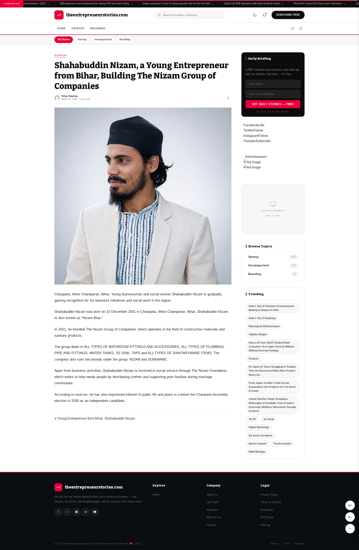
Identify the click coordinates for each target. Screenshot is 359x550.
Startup (77, 28)
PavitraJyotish (282, 443)
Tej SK (252, 419)
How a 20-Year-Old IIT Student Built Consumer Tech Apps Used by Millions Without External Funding (271, 346)
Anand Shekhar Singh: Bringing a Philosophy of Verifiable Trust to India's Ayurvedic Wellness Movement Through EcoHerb (272, 405)
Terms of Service (271, 502)
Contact (211, 525)
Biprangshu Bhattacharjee (264, 326)
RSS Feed (267, 517)
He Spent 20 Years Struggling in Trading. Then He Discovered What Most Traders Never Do (272, 370)
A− (350, 517)
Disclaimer (267, 509)
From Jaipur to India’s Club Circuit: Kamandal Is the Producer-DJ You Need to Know (272, 387)
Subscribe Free (288, 14)
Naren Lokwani (257, 443)
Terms (286, 543)
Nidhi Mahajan (257, 451)
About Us (212, 494)
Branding (97, 28)
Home (61, 28)
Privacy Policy (269, 494)
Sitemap (265, 525)
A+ (350, 505)
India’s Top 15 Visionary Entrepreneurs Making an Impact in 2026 (271, 308)
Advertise (212, 509)
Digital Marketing (259, 427)
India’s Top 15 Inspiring (262, 318)
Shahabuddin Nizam (120, 418)
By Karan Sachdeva (260, 435)
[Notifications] (264, 15)
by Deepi (269, 419)
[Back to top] (350, 528)
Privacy (274, 543)
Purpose (254, 358)
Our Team (212, 502)
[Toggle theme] (255, 15)
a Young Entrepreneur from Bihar (78, 418)
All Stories (64, 39)
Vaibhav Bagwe (258, 334)
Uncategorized (103, 39)
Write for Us (214, 517)
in (67, 512)
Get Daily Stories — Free (273, 104)
